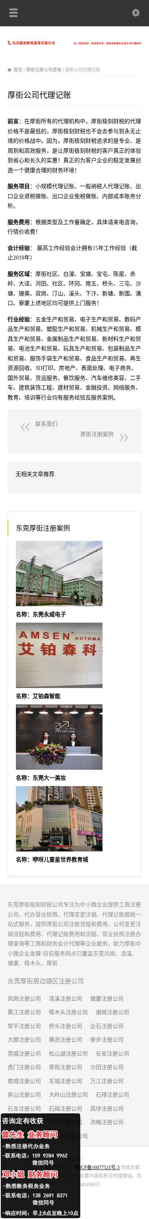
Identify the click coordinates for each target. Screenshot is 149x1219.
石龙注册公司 (24, 1109)
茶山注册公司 (24, 1095)
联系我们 (46, 424)
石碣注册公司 (65, 1109)
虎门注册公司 (24, 1067)
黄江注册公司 (24, 1012)
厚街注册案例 (97, 434)
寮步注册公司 (107, 1040)
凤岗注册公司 (24, 999)
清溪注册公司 (65, 999)
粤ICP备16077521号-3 (97, 1167)
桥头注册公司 (65, 1026)
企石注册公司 (107, 1026)
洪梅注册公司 (107, 1122)
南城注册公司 (24, 1081)
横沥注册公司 (65, 1040)
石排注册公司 (112, 1095)
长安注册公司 (112, 1054)
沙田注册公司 (107, 1067)
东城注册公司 (65, 1081)
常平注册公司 (24, 1026)
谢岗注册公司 (112, 1012)
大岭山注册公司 (68, 1095)
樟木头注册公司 (68, 1012)
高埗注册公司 (107, 1109)
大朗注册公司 (24, 1040)
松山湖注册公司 (68, 1054)
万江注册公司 (107, 1081)
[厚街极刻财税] (74, 43)
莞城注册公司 (24, 1054)
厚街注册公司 (65, 1067)
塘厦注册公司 (107, 999)
